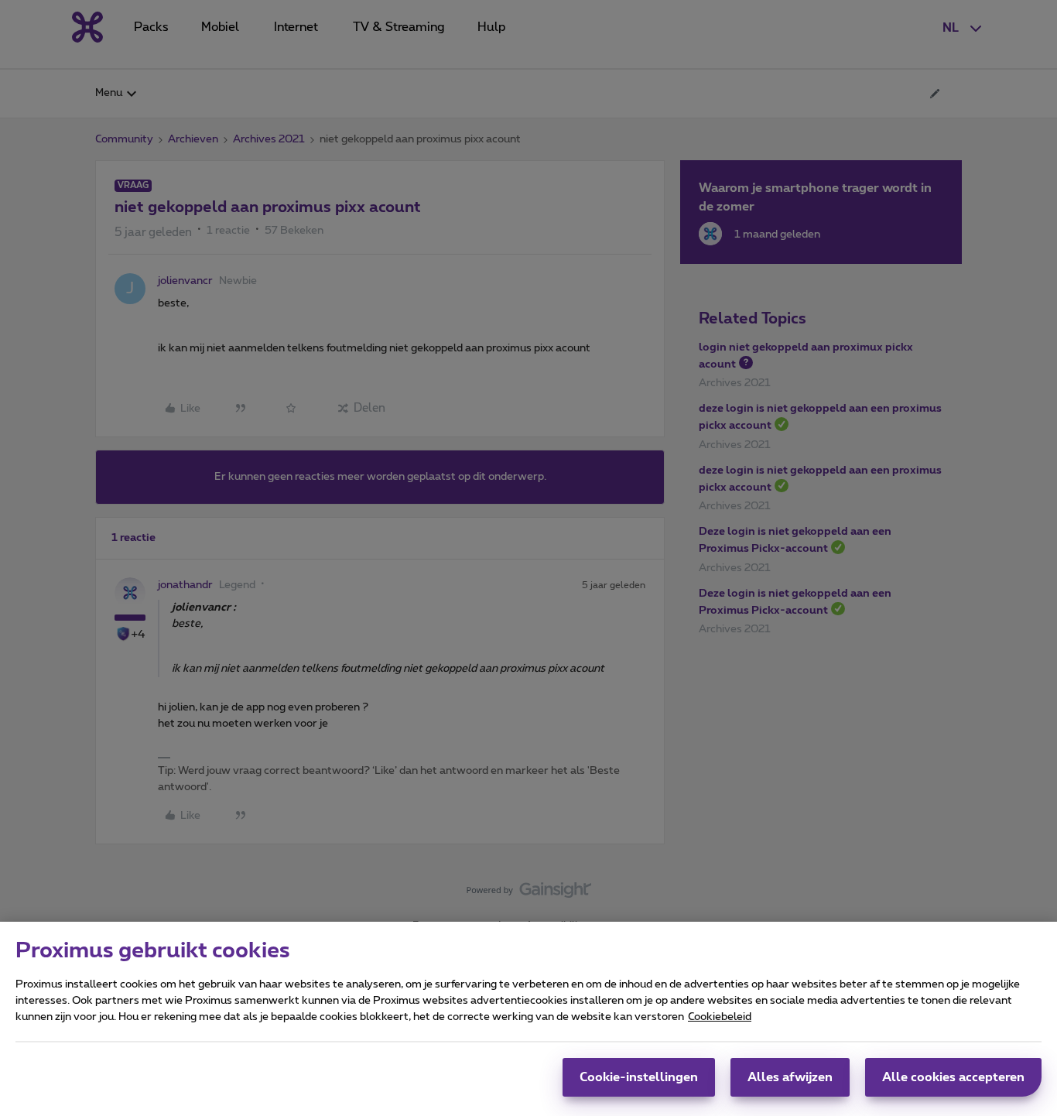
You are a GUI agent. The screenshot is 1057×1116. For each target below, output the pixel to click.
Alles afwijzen (790, 1077)
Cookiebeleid (719, 1017)
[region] (528, 1019)
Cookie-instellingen (639, 1077)
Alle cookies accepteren (953, 1077)
